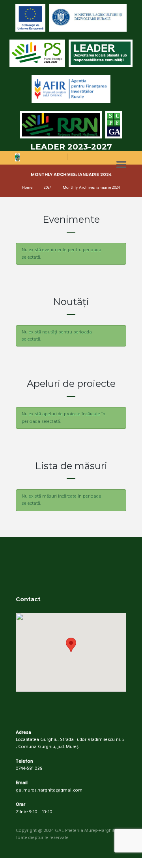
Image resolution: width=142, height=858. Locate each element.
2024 (48, 188)
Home (27, 188)
